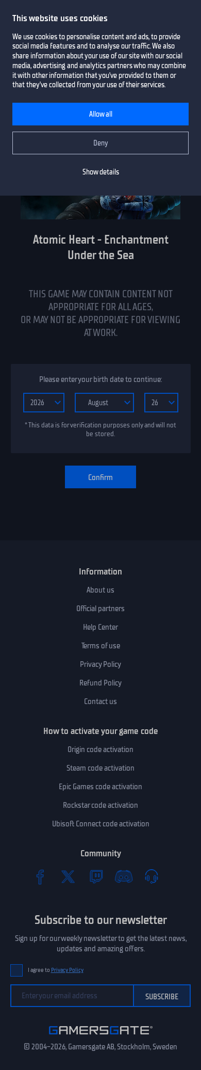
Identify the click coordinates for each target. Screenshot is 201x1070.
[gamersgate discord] (124, 876)
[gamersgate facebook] (40, 876)
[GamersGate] (101, 1036)
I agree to (55, 970)
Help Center (100, 627)
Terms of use (100, 646)
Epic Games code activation (100, 786)
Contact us (100, 701)
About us (100, 590)
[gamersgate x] (68, 876)
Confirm (100, 477)
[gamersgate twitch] (96, 876)
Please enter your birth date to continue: (100, 379)
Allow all (100, 114)
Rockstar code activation (100, 805)
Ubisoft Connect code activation (100, 824)
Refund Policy (100, 683)
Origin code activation (100, 749)
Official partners (100, 608)
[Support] (151, 876)
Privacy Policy (100, 664)
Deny (100, 143)
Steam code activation (100, 768)
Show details (100, 172)
